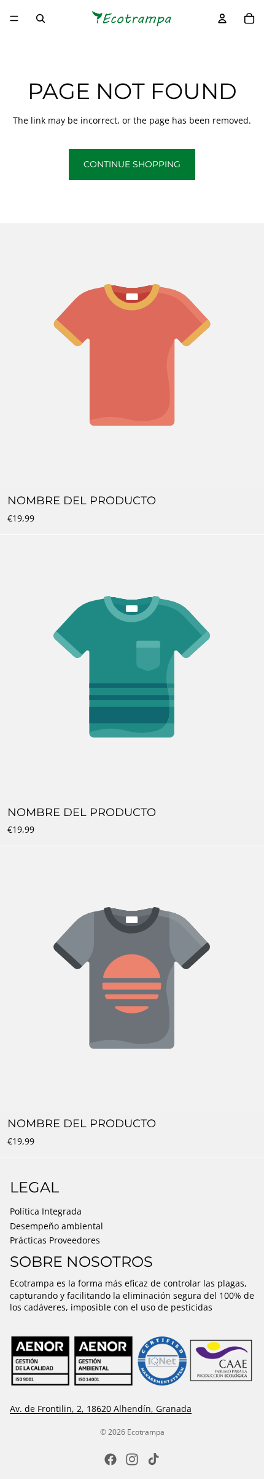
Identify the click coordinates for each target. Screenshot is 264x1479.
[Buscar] (40, 18)
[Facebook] (110, 1459)
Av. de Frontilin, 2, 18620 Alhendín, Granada (101, 1408)
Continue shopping (132, 164)
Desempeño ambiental (56, 1226)
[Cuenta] (222, 18)
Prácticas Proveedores (55, 1241)
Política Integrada (46, 1211)
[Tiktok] (153, 1459)
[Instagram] (132, 1459)
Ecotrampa (146, 1432)
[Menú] (14, 18)
